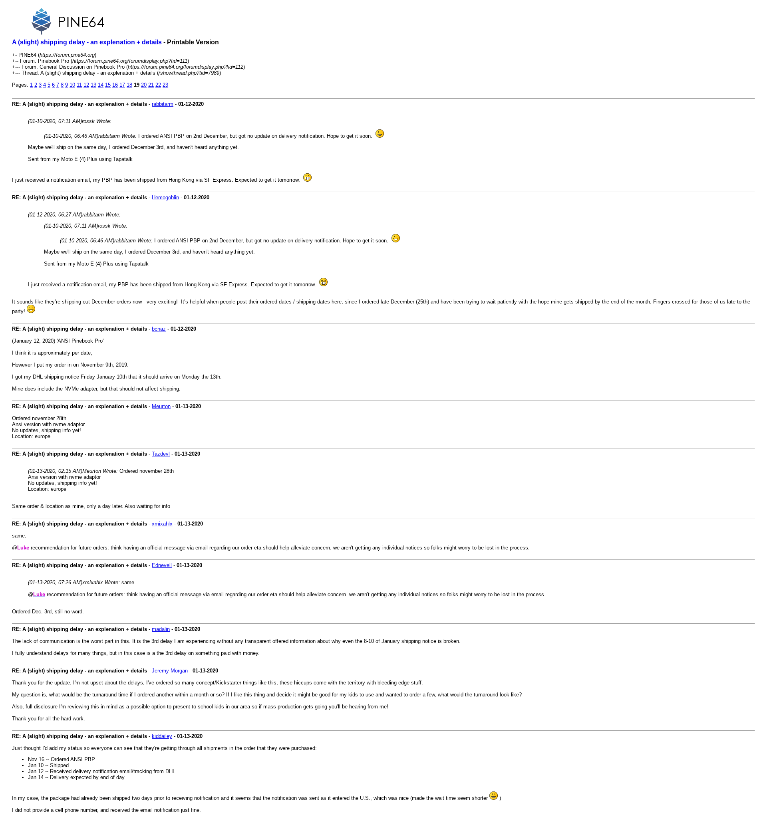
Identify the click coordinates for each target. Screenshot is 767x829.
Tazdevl (161, 454)
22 (158, 85)
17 (122, 85)
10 (72, 85)
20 (144, 85)
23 (165, 85)
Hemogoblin (165, 197)
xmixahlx (162, 524)
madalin (161, 629)
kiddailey (162, 736)
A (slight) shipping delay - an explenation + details (87, 42)
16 (115, 85)
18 (129, 85)
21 (151, 85)
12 (86, 85)
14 (100, 85)
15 (108, 85)
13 (93, 85)
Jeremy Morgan (170, 671)
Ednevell (162, 565)
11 (79, 85)
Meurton (161, 406)
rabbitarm (162, 104)
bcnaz (159, 329)
